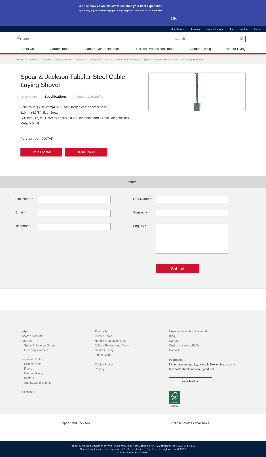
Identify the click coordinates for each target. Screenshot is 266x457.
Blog (231, 28)
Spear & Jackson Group (39, 345)
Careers (174, 340)
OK (174, 18)
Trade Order (86, 152)
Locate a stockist (31, 336)
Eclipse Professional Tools (155, 49)
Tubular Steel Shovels (126, 59)
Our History (177, 28)
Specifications (56, 96)
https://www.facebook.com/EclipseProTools (173, 431)
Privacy (99, 369)
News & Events (214, 28)
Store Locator (41, 152)
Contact (243, 28)
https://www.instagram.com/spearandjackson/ (70, 431)
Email (20, 212)
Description (28, 96)
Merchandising (33, 373)
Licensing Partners (36, 350)
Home (20, 59)
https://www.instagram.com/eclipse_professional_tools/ (196, 431)
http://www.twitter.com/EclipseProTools (184, 431)
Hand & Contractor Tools (102, 49)
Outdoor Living (200, 49)
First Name (24, 199)
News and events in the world (188, 331)
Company (140, 212)
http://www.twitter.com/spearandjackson (58, 431)
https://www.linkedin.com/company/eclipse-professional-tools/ (207, 431)
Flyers (28, 368)
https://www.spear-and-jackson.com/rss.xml (104, 431)
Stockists (195, 28)
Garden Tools (59, 49)
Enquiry (139, 226)
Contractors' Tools (99, 59)
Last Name (142, 199)
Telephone (22, 226)
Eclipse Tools (32, 363)
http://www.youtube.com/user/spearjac (93, 431)
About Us (27, 49)
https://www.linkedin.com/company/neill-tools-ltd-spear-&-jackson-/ (81, 431)
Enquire (132, 182)
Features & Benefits (88, 96)
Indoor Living (236, 49)
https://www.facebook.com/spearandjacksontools (47, 431)
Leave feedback (190, 381)
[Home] (23, 39)
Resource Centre (31, 359)
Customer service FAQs (184, 345)
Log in (257, 28)
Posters (29, 378)
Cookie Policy (104, 364)
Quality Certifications (37, 382)
